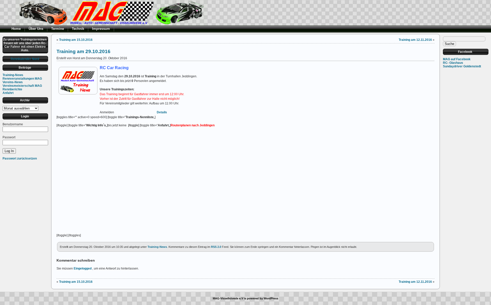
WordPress (271, 298)
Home (16, 29)
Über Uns (36, 29)
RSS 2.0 (216, 246)
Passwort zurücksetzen (20, 158)
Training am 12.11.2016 (415, 40)
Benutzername (13, 124)
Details (162, 112)
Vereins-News (13, 82)
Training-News (13, 75)
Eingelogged (83, 268)
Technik (78, 29)
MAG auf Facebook (457, 59)
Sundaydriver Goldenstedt (462, 66)
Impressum (101, 29)
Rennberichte (12, 89)
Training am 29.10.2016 (83, 51)
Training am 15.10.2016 (76, 40)
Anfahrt (8, 93)
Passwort (9, 137)
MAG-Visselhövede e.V (228, 298)
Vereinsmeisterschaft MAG (22, 86)
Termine (57, 29)
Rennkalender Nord (25, 59)
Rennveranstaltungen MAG (22, 78)
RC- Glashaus (453, 63)
